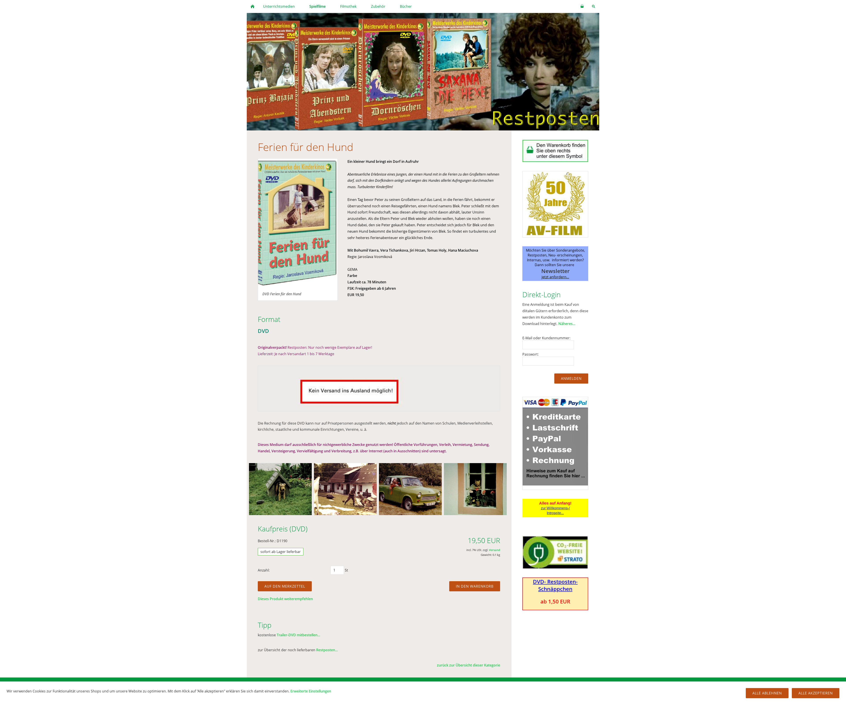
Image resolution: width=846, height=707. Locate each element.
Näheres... (566, 323)
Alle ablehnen (767, 693)
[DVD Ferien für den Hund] (298, 223)
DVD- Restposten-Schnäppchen (555, 585)
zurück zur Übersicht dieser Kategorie (468, 665)
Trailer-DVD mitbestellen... (298, 635)
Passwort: (530, 354)
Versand (494, 550)
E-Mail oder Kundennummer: (546, 338)
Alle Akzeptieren (815, 693)
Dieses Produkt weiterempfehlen (285, 598)
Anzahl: (264, 570)
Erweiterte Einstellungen (310, 691)
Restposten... (327, 650)
